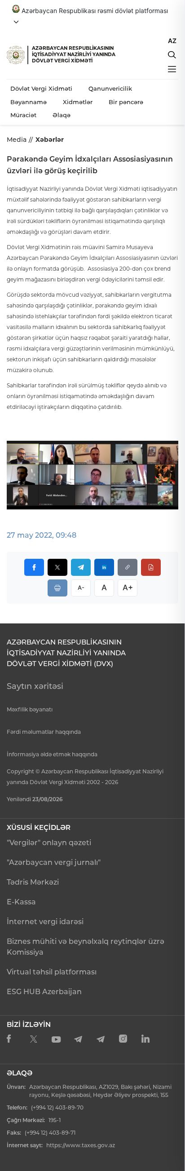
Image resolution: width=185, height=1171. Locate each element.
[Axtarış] (172, 54)
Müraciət (23, 114)
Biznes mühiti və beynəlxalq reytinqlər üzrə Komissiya (85, 946)
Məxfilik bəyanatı (30, 709)
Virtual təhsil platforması (52, 972)
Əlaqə (61, 114)
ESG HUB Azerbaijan (44, 991)
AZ (172, 40)
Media (16, 140)
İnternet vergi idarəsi (45, 921)
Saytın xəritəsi (35, 686)
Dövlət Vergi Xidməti (41, 88)
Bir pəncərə (126, 101)
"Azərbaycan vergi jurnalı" (54, 862)
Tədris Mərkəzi (33, 882)
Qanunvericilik (110, 88)
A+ (128, 587)
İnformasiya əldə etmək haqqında (52, 754)
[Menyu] (172, 69)
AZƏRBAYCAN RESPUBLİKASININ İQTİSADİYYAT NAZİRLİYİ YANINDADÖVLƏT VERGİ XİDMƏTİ (73, 54)
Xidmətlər (77, 101)
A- (81, 587)
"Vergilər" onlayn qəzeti (49, 842)
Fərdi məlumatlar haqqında (44, 731)
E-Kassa (21, 902)
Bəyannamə (28, 101)
